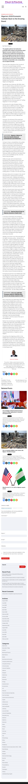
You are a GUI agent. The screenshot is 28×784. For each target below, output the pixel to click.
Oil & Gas (4, 731)
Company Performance (7, 661)
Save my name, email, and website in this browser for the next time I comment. (14, 553)
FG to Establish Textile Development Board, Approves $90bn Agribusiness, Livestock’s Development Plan (13, 412)
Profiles (3, 751)
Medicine (4, 719)
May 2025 (4, 634)
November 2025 (5, 620)
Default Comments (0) (6, 508)
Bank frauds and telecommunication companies (12, 586)
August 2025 (4, 627)
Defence (4, 670)
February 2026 (5, 614)
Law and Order (5, 710)
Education (4, 679)
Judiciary (4, 708)
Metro (3, 724)
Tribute (3, 771)
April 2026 (4, 609)
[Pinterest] (11, 374)
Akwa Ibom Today (6, 648)
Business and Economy (7, 14)
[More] (16, 374)
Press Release (5, 749)
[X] (6, 374)
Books (3, 657)
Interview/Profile (5, 706)
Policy (3, 740)
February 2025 (5, 638)
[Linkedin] (9, 374)
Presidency (4, 744)
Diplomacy (4, 674)
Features (4, 690)
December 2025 (5, 618)
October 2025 (5, 623)
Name (3, 533)
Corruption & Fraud (6, 663)
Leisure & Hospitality (6, 713)
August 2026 (5, 600)
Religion (4, 753)
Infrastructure (5, 701)
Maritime (4, 717)
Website (3, 546)
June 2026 (4, 605)
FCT (3, 688)
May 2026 (4, 607)
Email (3, 539)
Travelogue (4, 769)
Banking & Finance (6, 652)
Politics (3, 742)
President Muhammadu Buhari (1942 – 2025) (11, 746)
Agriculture (4, 645)
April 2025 (4, 636)
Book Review (5, 654)
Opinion (4, 733)
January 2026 (5, 616)
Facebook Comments (17, 508)
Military (3, 726)
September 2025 (5, 625)
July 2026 (4, 603)
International (5, 704)
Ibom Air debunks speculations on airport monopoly (13, 577)
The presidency (5, 764)
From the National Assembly (8, 692)
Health (3, 699)
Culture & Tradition (6, 668)
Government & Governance (8, 697)
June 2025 (4, 632)
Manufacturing (5, 715)
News (3, 728)
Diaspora (4, 672)
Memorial (4, 722)
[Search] (26, 7)
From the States (5, 695)
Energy (3, 681)
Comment (4, 515)
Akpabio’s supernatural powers (15, 593)
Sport (3, 760)
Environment (5, 686)
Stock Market (5, 762)
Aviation (4, 650)
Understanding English (7, 773)
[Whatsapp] (14, 374)
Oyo (3, 735)
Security (4, 758)
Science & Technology (6, 755)
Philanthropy (5, 737)
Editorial (4, 677)
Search (4, 564)
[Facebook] (4, 374)
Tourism (4, 767)
